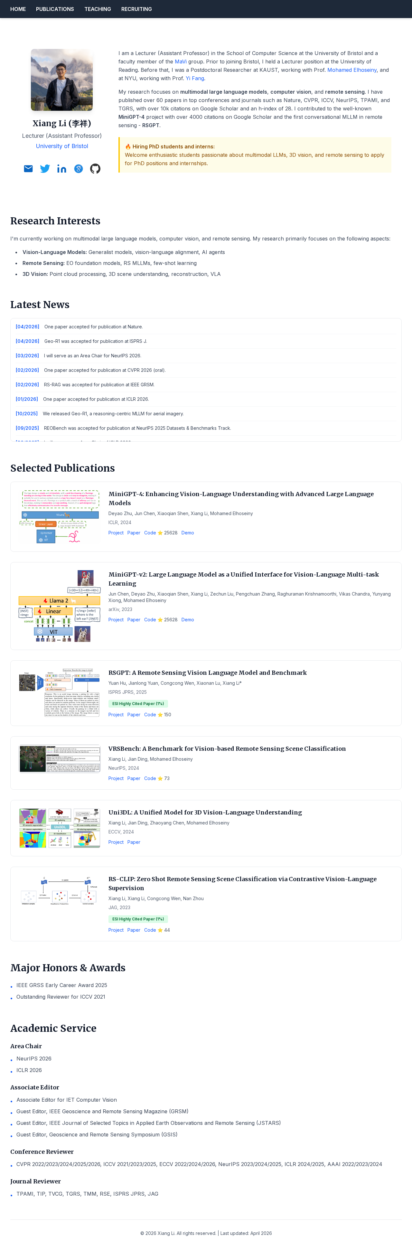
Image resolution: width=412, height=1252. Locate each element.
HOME (18, 9)
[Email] (28, 169)
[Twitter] (45, 169)
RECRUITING (136, 9)
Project (116, 532)
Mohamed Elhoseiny (352, 70)
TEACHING (97, 9)
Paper (133, 532)
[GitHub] (95, 169)
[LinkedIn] (62, 169)
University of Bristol (62, 146)
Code (161, 532)
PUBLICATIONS (55, 9)
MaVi (181, 61)
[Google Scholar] (78, 169)
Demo (188, 532)
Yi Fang (195, 78)
